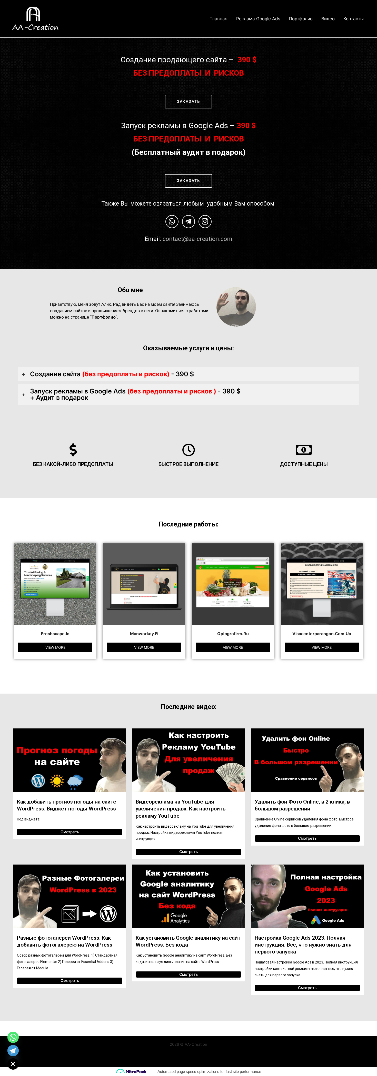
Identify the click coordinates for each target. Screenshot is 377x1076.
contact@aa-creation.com (197, 239)
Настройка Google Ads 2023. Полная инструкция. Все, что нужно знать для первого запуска (303, 945)
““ (103, 317)
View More (55, 647)
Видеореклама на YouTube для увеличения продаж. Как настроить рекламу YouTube (180, 809)
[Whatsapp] (13, 1037)
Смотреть (70, 831)
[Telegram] (13, 1050)
